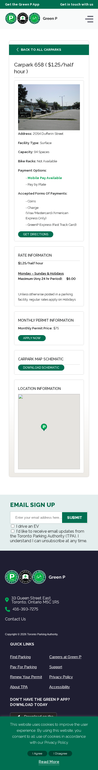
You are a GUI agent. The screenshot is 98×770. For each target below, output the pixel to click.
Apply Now (32, 338)
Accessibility (59, 687)
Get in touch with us (76, 4)
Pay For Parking (23, 667)
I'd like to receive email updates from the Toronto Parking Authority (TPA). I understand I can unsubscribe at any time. (48, 536)
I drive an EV (27, 526)
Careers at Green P (65, 657)
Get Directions (35, 234)
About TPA (19, 687)
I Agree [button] (37, 753)
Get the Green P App (22, 4)
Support (55, 667)
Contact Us (15, 619)
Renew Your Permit (26, 677)
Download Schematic (41, 367)
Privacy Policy (61, 677)
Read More (49, 761)
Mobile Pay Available (45, 178)
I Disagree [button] (60, 753)
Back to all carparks (41, 50)
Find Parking (20, 657)
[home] (31, 24)
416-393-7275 (25, 609)
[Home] (46, 582)
